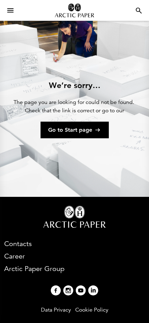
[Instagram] (68, 291)
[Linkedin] (93, 291)
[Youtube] (81, 291)
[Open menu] (10, 10)
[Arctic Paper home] (74, 10)
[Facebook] (56, 291)
